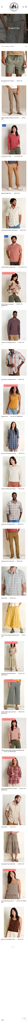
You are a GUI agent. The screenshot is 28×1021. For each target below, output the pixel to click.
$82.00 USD (23, 230)
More (2, 1020)
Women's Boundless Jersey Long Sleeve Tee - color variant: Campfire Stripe (1, 753)
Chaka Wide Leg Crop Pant (8, 711)
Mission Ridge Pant (6, 193)
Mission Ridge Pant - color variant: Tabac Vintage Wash (1, 194)
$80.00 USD (19, 81)
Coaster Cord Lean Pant (7, 561)
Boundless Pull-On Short (7, 81)
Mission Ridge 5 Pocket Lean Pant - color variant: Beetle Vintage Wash (4, 120)
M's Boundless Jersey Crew (8, 267)
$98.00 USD (21, 524)
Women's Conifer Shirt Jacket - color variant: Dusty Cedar (1, 791)
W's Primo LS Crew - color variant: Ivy (4, 157)
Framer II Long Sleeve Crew (8, 342)
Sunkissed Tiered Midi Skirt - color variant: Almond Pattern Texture (1, 865)
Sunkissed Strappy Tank (7, 901)
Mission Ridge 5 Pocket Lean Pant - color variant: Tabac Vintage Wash (3, 120)
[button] (23, 7)
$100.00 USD (21, 864)
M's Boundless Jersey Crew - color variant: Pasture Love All (3, 268)
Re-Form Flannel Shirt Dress (8, 453)
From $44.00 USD (18, 156)
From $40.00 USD (22, 267)
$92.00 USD (20, 939)
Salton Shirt (4, 598)
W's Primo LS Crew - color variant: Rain (3, 157)
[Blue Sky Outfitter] (14, 7)
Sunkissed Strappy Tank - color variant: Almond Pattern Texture (1, 904)
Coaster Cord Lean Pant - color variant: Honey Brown (1, 562)
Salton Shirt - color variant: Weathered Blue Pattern (1, 599)
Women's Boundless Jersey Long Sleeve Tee (12, 750)
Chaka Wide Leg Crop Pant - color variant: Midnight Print (1, 714)
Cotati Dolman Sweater (7, 304)
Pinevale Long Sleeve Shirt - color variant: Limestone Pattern (1, 525)
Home (2, 46)
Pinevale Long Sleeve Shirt (8, 524)
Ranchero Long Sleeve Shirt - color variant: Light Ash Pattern (1, 381)
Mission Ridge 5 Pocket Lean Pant (10, 117)
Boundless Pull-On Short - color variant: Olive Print (1, 82)
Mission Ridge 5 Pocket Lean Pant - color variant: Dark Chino (1, 120)
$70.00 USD (21, 342)
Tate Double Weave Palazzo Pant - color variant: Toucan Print (1, 638)
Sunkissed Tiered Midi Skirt (8, 863)
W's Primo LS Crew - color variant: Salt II (5, 157)
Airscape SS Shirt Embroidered (9, 230)
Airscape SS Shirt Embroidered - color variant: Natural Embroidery (1, 231)
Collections (7, 46)
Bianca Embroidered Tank (8, 939)
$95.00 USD (21, 488)
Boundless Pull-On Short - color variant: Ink (5, 82)
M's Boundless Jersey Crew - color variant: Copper (1, 268)
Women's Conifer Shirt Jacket (9, 788)
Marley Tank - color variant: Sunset (1, 418)
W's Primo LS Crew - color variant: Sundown (1, 157)
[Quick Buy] (24, 74)
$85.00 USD (17, 193)
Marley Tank (4, 416)
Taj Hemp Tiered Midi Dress (8, 673)
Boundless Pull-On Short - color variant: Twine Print (3, 82)
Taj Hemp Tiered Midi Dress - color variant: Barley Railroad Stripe (1, 676)
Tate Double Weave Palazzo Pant (10, 635)
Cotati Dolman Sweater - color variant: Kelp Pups (3, 307)
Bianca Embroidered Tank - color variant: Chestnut (1, 940)
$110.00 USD (21, 453)
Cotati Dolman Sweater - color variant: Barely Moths (1, 307)
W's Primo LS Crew (6, 156)
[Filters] (26, 46)
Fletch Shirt (4, 827)
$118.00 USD (21, 379)
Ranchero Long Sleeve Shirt (8, 379)
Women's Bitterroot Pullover (8, 488)
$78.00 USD (13, 827)
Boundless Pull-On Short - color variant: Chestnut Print (4, 82)
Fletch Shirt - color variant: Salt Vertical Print (1, 828)
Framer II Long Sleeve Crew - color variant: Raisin (1, 344)
